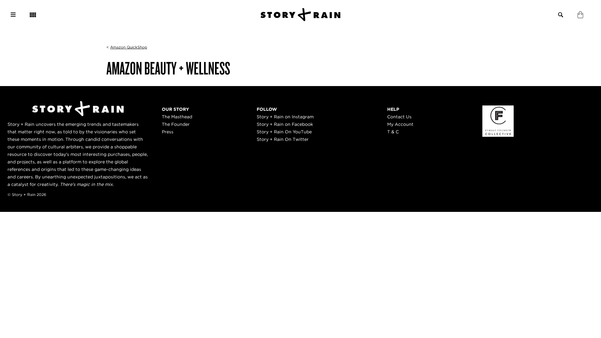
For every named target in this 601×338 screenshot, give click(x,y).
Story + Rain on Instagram (285, 116)
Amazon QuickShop (128, 47)
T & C (393, 131)
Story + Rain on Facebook (285, 124)
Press (167, 131)
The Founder (176, 124)
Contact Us (399, 116)
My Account (400, 124)
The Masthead (177, 116)
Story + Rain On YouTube (284, 131)
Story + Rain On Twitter (283, 139)
